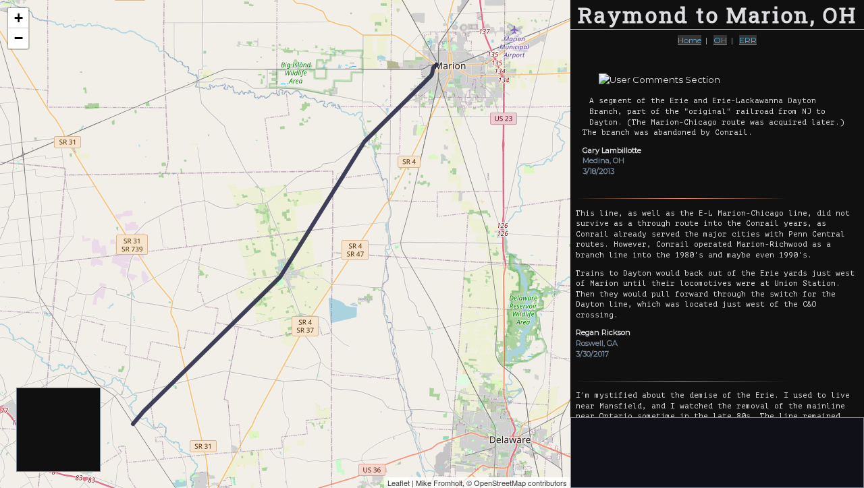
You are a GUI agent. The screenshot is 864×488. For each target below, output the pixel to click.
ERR (748, 40)
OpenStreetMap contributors (520, 482)
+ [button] (18, 17)
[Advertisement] (59, 430)
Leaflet (398, 482)
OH (720, 40)
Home (689, 40)
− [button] (18, 38)
